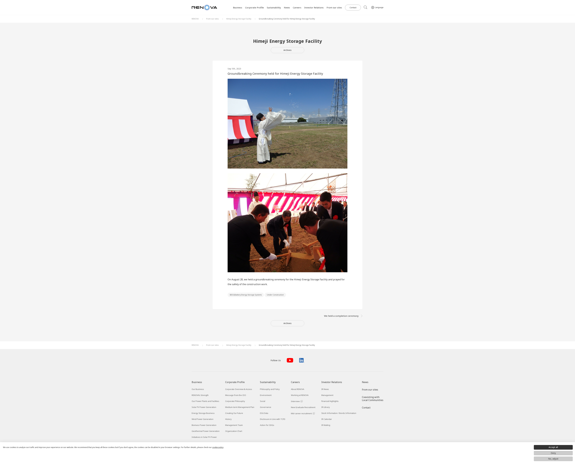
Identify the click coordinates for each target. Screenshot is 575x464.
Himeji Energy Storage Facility (238, 19)
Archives (287, 50)
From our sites (212, 19)
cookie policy (217, 447)
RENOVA (195, 19)
